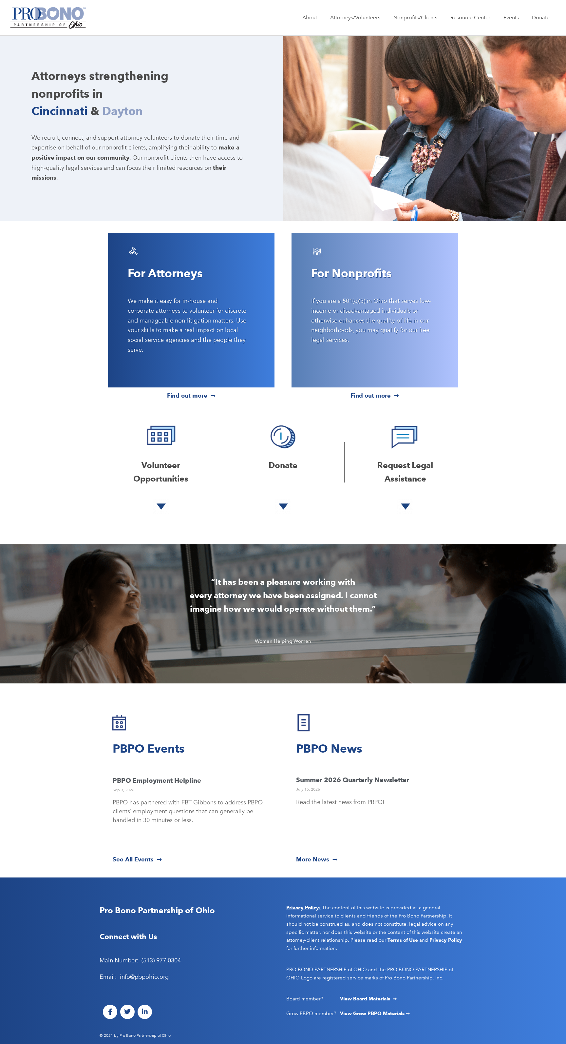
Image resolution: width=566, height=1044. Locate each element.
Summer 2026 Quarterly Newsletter (352, 780)
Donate (541, 17)
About (309, 17)
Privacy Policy (445, 940)
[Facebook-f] (110, 1012)
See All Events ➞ (137, 859)
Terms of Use (402, 940)
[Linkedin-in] (145, 1012)
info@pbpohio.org (144, 976)
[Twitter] (127, 1012)
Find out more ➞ (191, 395)
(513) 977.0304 (161, 960)
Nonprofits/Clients (415, 17)
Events (511, 17)
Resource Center (470, 17)
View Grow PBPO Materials (373, 1013)
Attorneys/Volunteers (355, 17)
